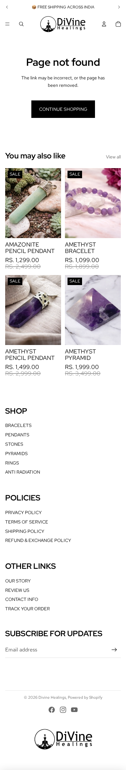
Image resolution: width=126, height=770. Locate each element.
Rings (12, 463)
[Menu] (7, 24)
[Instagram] (63, 710)
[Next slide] (119, 7)
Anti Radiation (22, 472)
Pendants (17, 435)
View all (113, 157)
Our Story (18, 581)
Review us (17, 590)
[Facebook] (52, 710)
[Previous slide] (7, 7)
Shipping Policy (24, 531)
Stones (14, 444)
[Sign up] (114, 649)
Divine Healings (52, 697)
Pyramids (16, 453)
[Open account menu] (104, 24)
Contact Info (21, 599)
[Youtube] (74, 710)
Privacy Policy (23, 512)
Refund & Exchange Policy (38, 540)
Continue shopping (63, 109)
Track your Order (27, 609)
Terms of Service (26, 522)
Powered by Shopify (85, 697)
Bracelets (18, 425)
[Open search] (21, 24)
